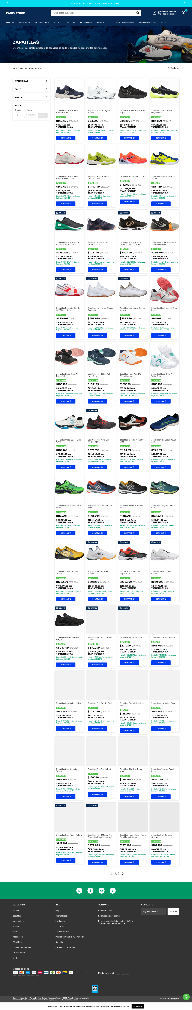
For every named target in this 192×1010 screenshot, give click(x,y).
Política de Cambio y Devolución (70, 937)
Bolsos (58, 22)
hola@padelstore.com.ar (109, 916)
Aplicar (42, 115)
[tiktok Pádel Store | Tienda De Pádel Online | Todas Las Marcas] (113, 891)
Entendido (137, 1006)
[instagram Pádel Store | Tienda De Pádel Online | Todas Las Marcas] (79, 891)
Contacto (60, 926)
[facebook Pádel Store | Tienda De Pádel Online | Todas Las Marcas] (90, 891)
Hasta (29, 110)
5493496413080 (105, 910)
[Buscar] (137, 12)
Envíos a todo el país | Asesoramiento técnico (96, 3)
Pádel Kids (102, 22)
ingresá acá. (53, 1000)
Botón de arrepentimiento (69, 1000)
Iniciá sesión (170, 11)
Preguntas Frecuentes (65, 947)
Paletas (10, 22)
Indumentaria (42, 22)
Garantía (59, 942)
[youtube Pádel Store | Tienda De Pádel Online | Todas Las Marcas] (102, 891)
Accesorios (86, 22)
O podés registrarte (167, 14)
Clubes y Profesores (123, 22)
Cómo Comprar (62, 931)
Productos (60, 921)
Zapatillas (24, 22)
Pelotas (71, 22)
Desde (18, 110)
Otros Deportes (147, 22)
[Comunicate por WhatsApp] (186, 997)
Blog (163, 22)
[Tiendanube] (169, 999)
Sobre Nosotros (63, 916)
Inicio (15, 68)
